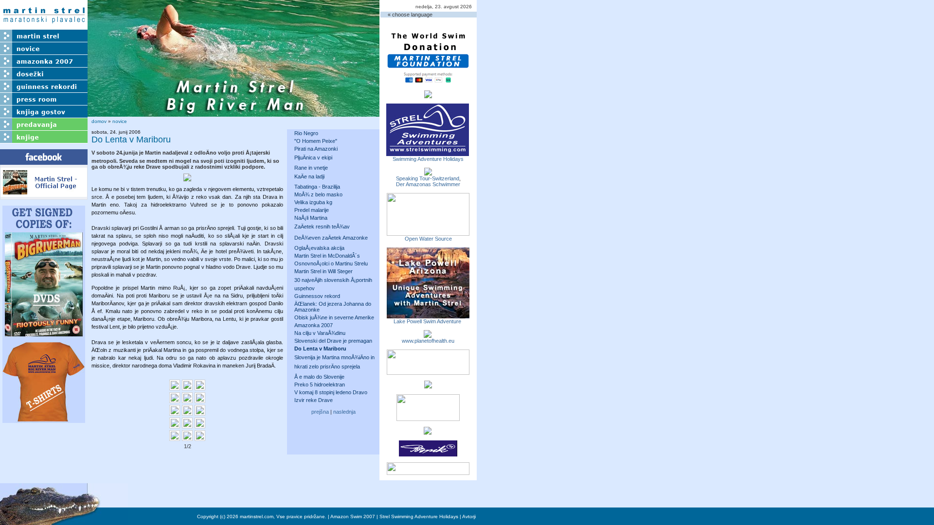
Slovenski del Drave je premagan (333, 341)
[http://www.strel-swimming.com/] (427, 153)
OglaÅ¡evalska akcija (319, 248)
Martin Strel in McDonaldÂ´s (327, 256)
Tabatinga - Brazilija (317, 187)
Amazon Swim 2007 (352, 516)
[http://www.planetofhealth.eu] (427, 335)
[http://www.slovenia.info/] (427, 432)
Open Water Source (428, 239)
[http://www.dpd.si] (428, 385)
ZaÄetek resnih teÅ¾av (322, 226)
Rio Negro (306, 133)
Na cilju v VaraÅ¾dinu (319, 333)
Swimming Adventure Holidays (428, 159)
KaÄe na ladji (309, 176)
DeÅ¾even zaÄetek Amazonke (331, 238)
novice (119, 121)
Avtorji (469, 516)
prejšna (320, 412)
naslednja (344, 412)
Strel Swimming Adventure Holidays (418, 516)
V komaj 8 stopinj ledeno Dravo (330, 392)
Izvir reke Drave (313, 400)
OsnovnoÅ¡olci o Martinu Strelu (331, 263)
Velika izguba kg (313, 202)
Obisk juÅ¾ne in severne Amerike (334, 317)
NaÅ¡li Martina (310, 218)
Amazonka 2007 (313, 325)
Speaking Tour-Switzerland (427, 178)
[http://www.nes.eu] (428, 418)
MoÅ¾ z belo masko (318, 194)
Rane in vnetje (311, 168)
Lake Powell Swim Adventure (428, 321)
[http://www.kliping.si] (428, 472)
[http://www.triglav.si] (428, 372)
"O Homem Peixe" (315, 141)
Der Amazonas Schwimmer (428, 184)
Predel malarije (311, 210)
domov (99, 121)
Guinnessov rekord (317, 296)
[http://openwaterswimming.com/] (428, 233)
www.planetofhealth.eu (428, 341)
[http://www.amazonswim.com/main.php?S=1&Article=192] (428, 172)
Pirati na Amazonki (316, 149)
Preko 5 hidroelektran (319, 384)
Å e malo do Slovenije (319, 377)
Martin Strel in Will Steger (323, 271)
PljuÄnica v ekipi (313, 157)
